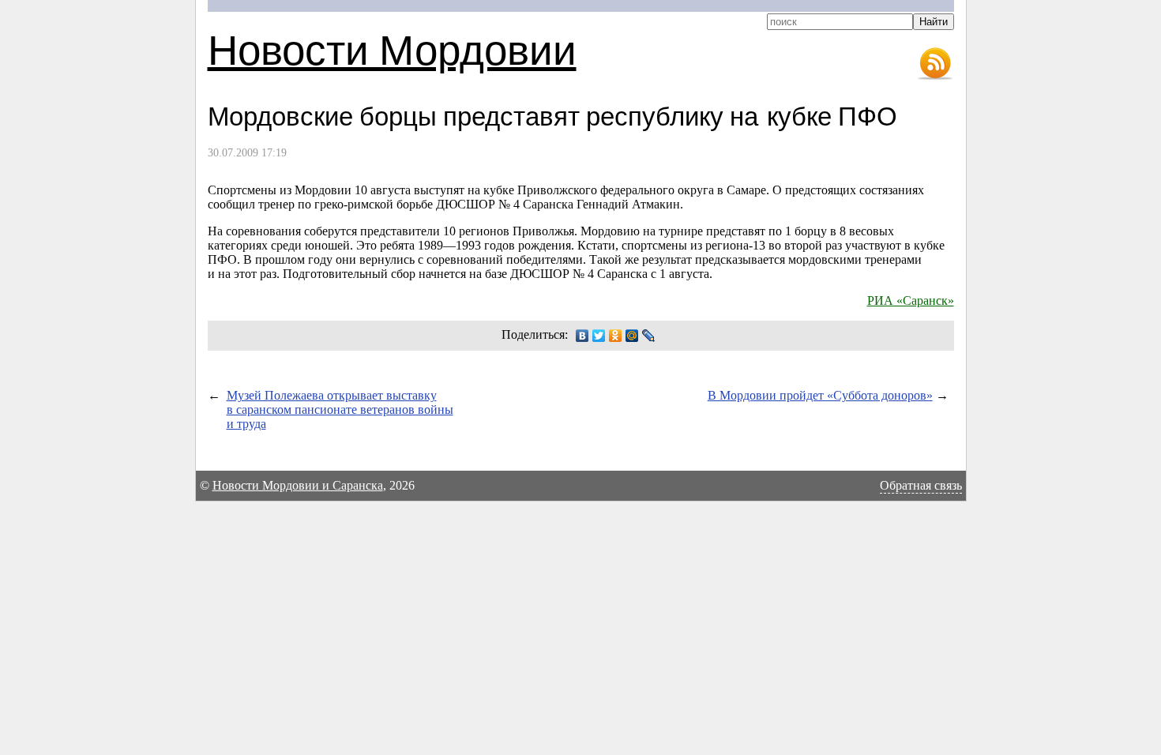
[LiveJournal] (649, 335)
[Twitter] (599, 335)
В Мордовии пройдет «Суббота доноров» (820, 395)
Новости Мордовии (392, 49)
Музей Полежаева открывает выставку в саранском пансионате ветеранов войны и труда (340, 409)
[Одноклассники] (615, 335)
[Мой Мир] (632, 335)
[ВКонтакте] (582, 335)
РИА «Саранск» (910, 300)
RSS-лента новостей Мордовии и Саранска (935, 64)
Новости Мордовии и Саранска (297, 485)
